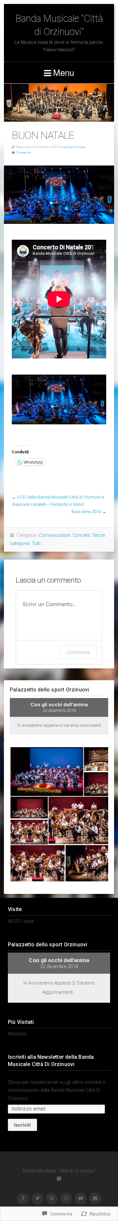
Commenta (78, 652)
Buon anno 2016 (86, 511)
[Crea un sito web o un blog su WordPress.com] (59, 1179)
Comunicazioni (54, 535)
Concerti (81, 535)
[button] (46, 772)
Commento (23, 152)
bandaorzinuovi (74, 147)
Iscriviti (22, 1124)
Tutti (36, 543)
